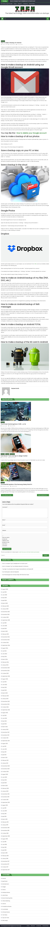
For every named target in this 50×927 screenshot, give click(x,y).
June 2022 (4, 718)
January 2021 (5, 763)
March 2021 (4, 757)
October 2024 (5, 642)
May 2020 (4, 780)
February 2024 (5, 662)
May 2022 (4, 721)
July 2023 (4, 681)
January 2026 (5, 609)
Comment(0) (20, 44)
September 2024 (6, 645)
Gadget (7, 454)
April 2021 (4, 754)
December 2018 (5, 827)
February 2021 (5, 760)
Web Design (5, 920)
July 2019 (4, 808)
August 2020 (5, 774)
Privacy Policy (32, 3)
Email (3, 525)
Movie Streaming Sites (7, 898)
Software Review (6, 912)
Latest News (5, 895)
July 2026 (4, 592)
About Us (20, 3)
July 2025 (4, 623)
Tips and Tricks (5, 917)
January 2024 (5, 665)
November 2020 (6, 768)
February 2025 (5, 634)
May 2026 (4, 597)
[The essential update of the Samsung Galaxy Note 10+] (25, 471)
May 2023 (4, 687)
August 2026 (5, 589)
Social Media (5, 909)
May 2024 (4, 656)
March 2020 (5, 785)
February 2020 (5, 788)
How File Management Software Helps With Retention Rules (15, 574)
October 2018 (5, 833)
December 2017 (5, 861)
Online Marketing (6, 900)
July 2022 (4, 715)
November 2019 (5, 796)
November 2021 (5, 735)
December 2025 (6, 611)
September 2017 (6, 869)
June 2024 (4, 653)
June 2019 (4, 810)
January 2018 (5, 858)
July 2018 (4, 841)
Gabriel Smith (12, 44)
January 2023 (5, 698)
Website (4, 530)
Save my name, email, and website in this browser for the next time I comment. (5, 541)
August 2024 (5, 648)
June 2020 (4, 777)
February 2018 (5, 855)
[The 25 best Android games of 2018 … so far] (25, 411)
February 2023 (5, 695)
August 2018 (5, 839)
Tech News (12, 454)
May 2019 (4, 813)
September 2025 (6, 620)
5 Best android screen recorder (43, 495)
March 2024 (5, 659)
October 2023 (5, 673)
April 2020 (4, 782)
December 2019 (5, 794)
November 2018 (5, 830)
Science (4, 903)
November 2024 (6, 639)
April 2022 (4, 724)
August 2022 (5, 712)
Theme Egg (18, 925)
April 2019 (4, 816)
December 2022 (6, 701)
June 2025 (4, 625)
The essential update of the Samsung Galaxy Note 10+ (16, 484)
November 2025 (5, 614)
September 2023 (6, 676)
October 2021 (5, 738)
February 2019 (5, 822)
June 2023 (4, 684)
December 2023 (6, 667)
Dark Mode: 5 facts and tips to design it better (14, 456)
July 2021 (4, 746)
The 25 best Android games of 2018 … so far (13, 424)
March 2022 (5, 726)
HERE (36, 264)
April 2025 (4, 628)
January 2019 (5, 825)
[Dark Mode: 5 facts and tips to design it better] (25, 443)
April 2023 (4, 690)
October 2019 (5, 799)
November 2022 (5, 704)
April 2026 (4, 600)
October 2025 (5, 617)
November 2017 (5, 864)
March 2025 (5, 631)
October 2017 (5, 867)
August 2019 (5, 805)
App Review (4, 881)
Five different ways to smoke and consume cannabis (8, 495)
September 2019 (6, 802)
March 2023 (5, 693)
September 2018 (6, 836)
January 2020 (5, 791)
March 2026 (5, 603)
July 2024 (4, 651)
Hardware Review (6, 892)
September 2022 (6, 709)
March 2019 (4, 819)
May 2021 (4, 752)
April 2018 (4, 850)
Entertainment (5, 884)
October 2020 (5, 771)
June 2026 (4, 594)
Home (15, 3)
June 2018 (4, 844)
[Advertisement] (25, 30)
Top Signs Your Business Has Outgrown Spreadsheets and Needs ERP (17, 569)
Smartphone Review (6, 906)
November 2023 (5, 670)
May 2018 (4, 847)
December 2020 (6, 766)
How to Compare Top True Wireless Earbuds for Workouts (15, 566)
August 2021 (5, 743)
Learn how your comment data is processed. (29, 552)
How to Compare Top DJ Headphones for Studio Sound (22, 1)
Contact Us (25, 3)
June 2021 (4, 749)
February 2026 (5, 606)
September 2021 (6, 740)
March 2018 (4, 853)
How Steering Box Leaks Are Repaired (10, 572)
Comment (5, 507)
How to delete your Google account (32, 133)
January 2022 (5, 729)
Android (3, 41)
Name (4, 520)
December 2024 (6, 637)
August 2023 (5, 679)
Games (4, 889)
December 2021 (5, 732)
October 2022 (5, 707)
